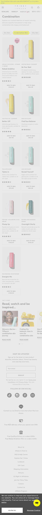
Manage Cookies (33, 510)
